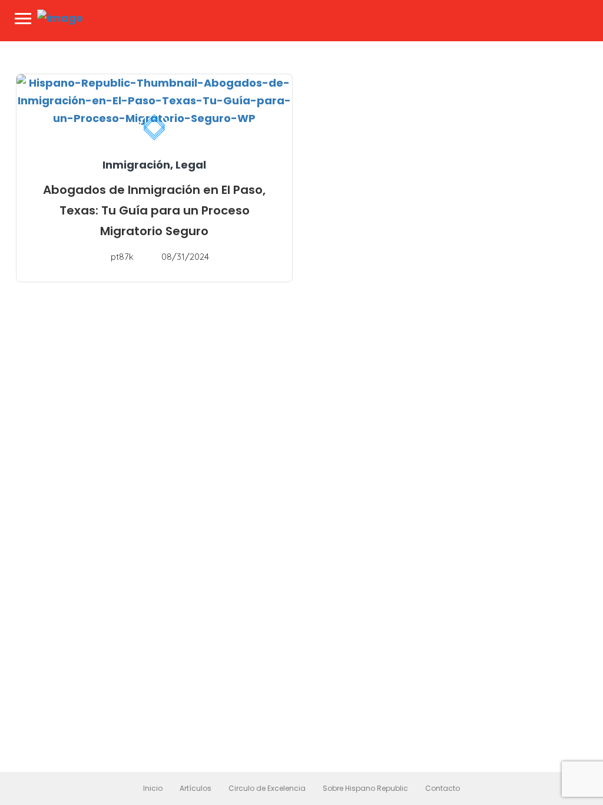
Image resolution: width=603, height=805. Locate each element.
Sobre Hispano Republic (365, 788)
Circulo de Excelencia (267, 788)
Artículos (195, 788)
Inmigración (136, 164)
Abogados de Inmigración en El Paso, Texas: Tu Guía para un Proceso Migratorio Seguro (154, 210)
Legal (190, 164)
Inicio (153, 788)
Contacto (442, 788)
